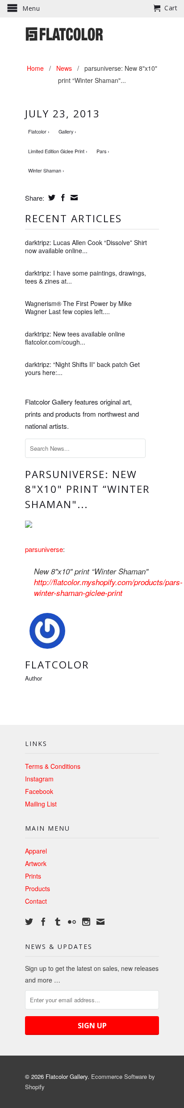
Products (37, 888)
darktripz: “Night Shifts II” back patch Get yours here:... (82, 368)
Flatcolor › (39, 131)
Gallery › (67, 131)
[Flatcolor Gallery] (92, 33)
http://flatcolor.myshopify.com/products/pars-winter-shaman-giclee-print (108, 587)
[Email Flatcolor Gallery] (100, 922)
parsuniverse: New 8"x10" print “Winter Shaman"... (87, 489)
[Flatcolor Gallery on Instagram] (86, 922)
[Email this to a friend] (73, 197)
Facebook (39, 791)
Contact (36, 901)
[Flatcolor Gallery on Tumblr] (58, 922)
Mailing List (41, 803)
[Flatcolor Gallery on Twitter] (29, 922)
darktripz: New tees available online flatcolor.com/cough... (75, 338)
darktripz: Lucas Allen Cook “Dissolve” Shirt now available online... (86, 246)
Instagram (39, 778)
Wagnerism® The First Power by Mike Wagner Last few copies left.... (78, 307)
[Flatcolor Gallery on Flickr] (72, 922)
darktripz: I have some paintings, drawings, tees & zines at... (85, 277)
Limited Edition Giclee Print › (58, 151)
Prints (33, 875)
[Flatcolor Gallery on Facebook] (43, 922)
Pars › (102, 151)
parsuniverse (44, 549)
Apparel (36, 850)
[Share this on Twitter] (50, 197)
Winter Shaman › (46, 170)
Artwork (35, 863)
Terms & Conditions (52, 766)
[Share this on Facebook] (62, 197)
